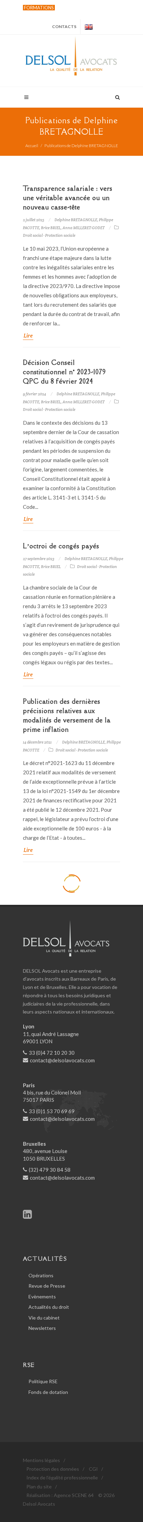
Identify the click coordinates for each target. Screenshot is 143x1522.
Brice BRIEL (51, 227)
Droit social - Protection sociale (49, 235)
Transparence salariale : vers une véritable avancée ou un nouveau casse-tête (67, 197)
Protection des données (52, 1469)
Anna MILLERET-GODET (83, 227)
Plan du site (39, 1486)
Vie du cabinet (44, 1318)
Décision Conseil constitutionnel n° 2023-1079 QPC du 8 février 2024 (64, 371)
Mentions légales (41, 1460)
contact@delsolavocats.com (62, 1060)
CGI (93, 1469)
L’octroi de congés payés (61, 546)
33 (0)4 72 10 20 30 (52, 1053)
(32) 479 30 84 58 (49, 1170)
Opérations (40, 1275)
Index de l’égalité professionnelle (62, 1477)
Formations (39, 7)
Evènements (42, 1296)
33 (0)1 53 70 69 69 (52, 1111)
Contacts (64, 26)
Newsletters (42, 1328)
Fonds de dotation (48, 1392)
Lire (28, 335)
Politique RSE (43, 1381)
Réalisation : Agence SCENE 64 (60, 1495)
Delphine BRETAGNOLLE (75, 219)
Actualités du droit (48, 1307)
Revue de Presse (46, 1286)
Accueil (31, 145)
